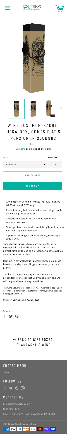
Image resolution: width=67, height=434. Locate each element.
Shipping (20, 148)
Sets (5, 157)
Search (7, 372)
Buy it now (33, 186)
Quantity (52, 157)
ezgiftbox (15, 424)
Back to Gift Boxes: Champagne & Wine (35, 342)
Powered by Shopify (29, 424)
